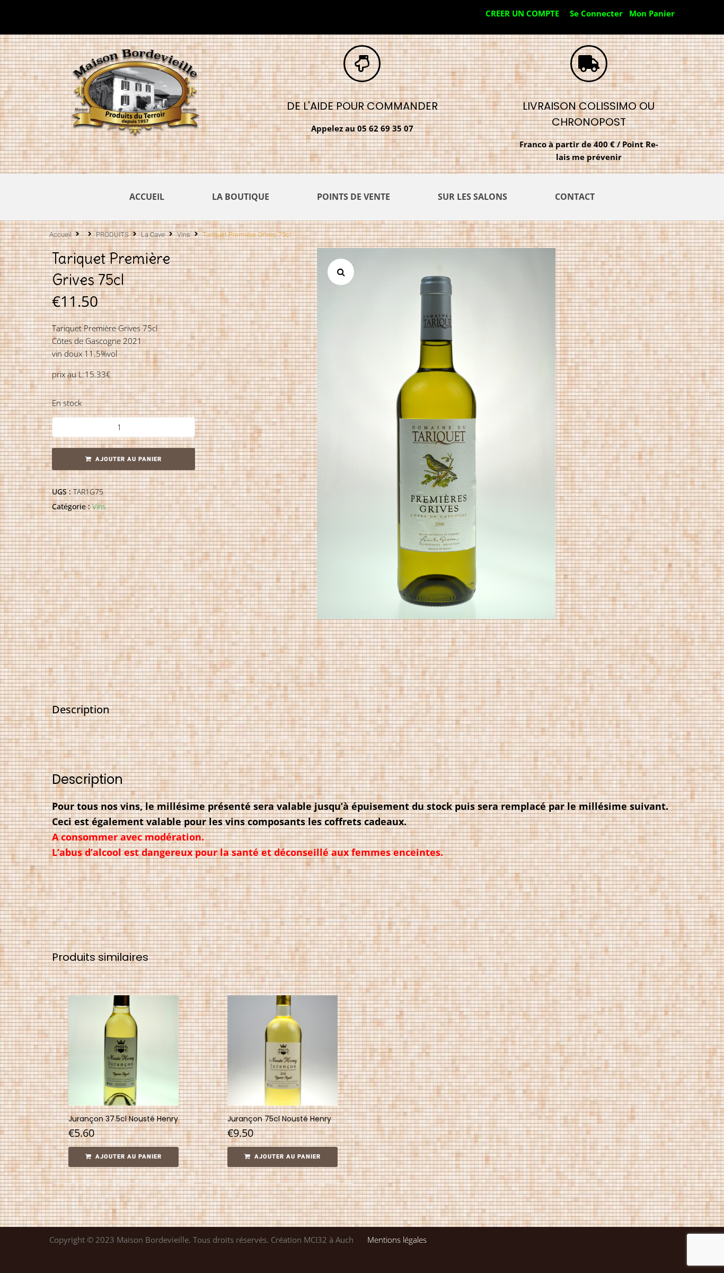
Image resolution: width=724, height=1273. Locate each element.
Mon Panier (652, 13)
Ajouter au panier (128, 459)
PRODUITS (112, 234)
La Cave (153, 234)
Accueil (60, 234)
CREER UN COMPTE (522, 13)
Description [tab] (80, 709)
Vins (183, 234)
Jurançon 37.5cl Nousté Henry (123, 1118)
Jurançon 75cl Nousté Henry (279, 1118)
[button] (341, 272)
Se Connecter (596, 13)
